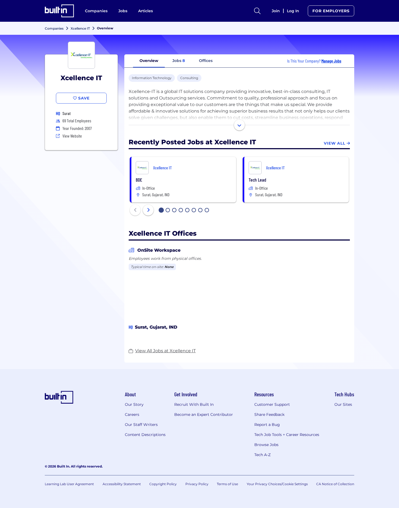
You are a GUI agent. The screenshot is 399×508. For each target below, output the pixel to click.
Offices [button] (206, 60)
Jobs (122, 10)
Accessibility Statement (122, 484)
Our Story (134, 404)
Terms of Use (227, 484)
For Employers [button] (331, 10)
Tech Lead (257, 180)
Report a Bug (267, 424)
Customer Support (272, 404)
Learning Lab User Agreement (69, 484)
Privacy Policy (196, 484)
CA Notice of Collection (335, 484)
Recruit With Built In (194, 404)
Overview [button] (149, 60)
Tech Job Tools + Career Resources (286, 434)
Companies (96, 10)
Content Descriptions (145, 434)
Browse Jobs (266, 444)
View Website (72, 135)
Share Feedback (269, 414)
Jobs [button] (178, 60)
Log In (293, 10)
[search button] (257, 10)
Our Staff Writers (141, 424)
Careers (132, 414)
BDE (139, 180)
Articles (145, 10)
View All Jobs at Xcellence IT (165, 350)
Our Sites (343, 404)
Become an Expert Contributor (203, 414)
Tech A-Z (262, 454)
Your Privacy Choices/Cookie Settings (277, 484)
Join (276, 10)
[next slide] (148, 210)
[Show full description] (239, 125)
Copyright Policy (163, 484)
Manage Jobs (331, 60)
